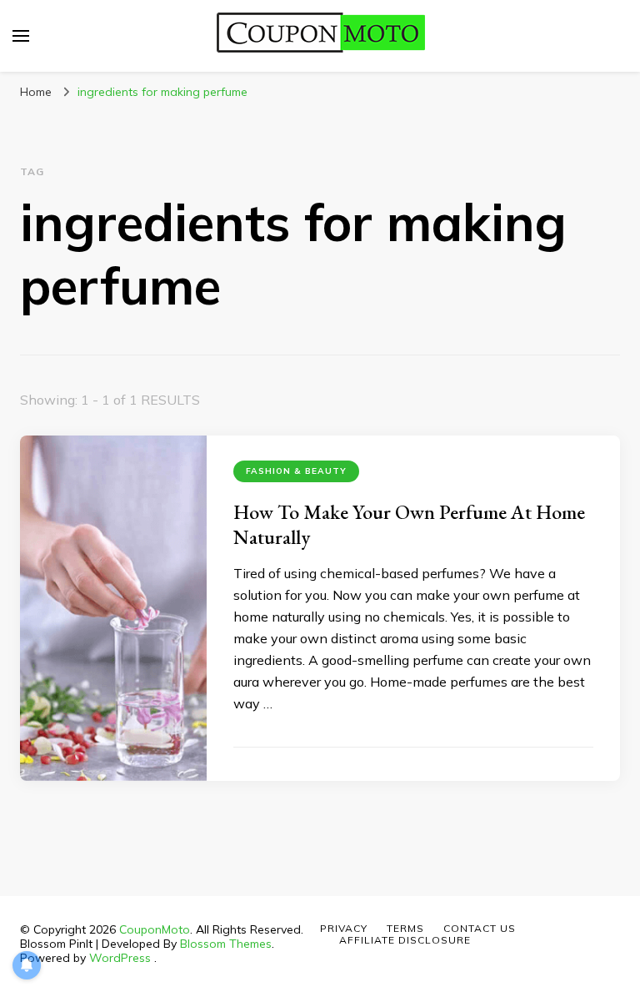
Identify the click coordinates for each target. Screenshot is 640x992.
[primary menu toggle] (20, 36)
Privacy (344, 928)
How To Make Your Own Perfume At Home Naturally (409, 524)
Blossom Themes (226, 943)
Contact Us (479, 928)
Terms (405, 928)
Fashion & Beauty (296, 471)
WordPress (120, 957)
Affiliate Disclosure (405, 940)
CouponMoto (154, 929)
